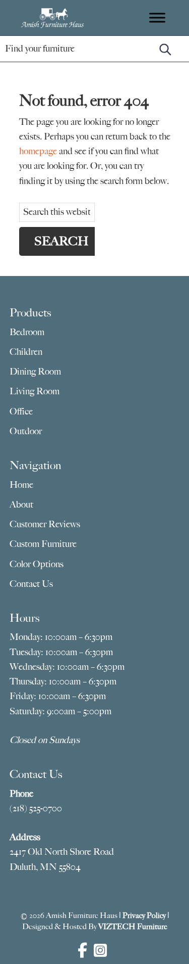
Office (21, 411)
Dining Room (35, 371)
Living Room (34, 391)
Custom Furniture (43, 543)
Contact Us (31, 583)
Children (26, 351)
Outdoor (26, 431)
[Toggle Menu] (157, 17)
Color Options (37, 564)
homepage (38, 151)
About (21, 504)
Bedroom (27, 332)
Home (21, 484)
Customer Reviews (45, 524)
